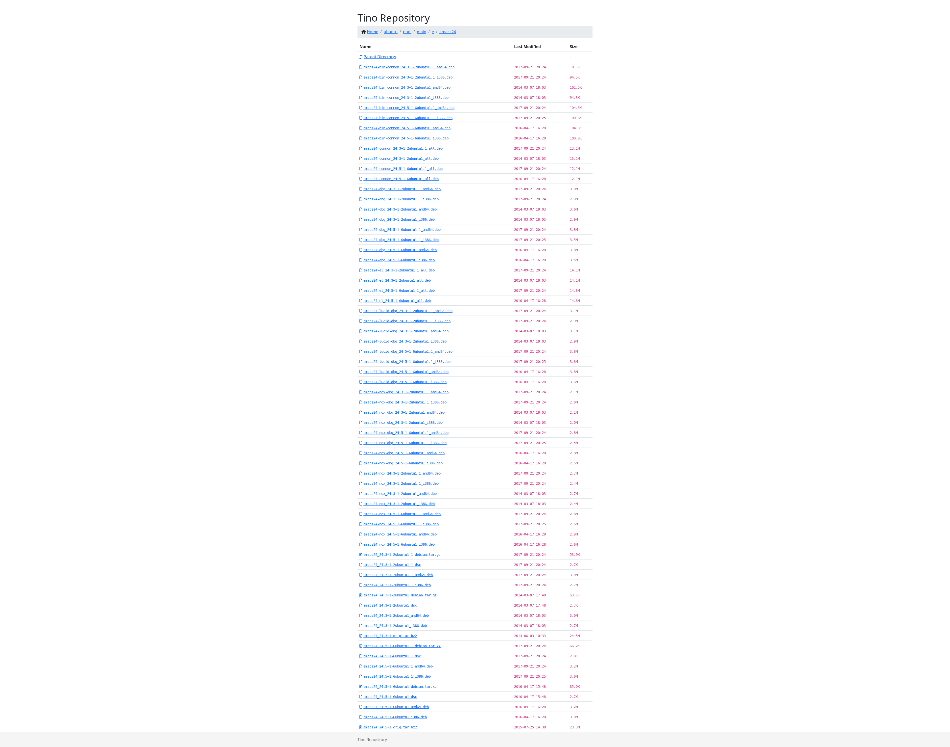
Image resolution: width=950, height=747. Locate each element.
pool (407, 31)
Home (372, 31)
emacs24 (447, 31)
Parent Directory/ (380, 56)
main (421, 31)
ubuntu (391, 31)
